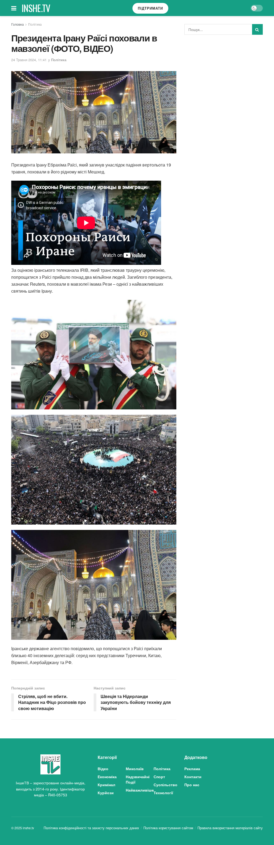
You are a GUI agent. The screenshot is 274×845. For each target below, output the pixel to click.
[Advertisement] (224, 78)
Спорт (159, 776)
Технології (163, 792)
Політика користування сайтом (168, 827)
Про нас (191, 784)
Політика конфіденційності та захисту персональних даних (91, 827)
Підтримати (150, 8)
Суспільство (165, 784)
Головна (17, 24)
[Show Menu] (13, 8)
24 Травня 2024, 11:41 (29, 59)
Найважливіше (140, 790)
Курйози (106, 792)
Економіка (107, 776)
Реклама (192, 768)
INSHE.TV (36, 8)
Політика (35, 24)
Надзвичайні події (138, 779)
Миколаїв (135, 768)
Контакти (192, 776)
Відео (103, 768)
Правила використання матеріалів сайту (230, 827)
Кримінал (106, 784)
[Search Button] (257, 29)
